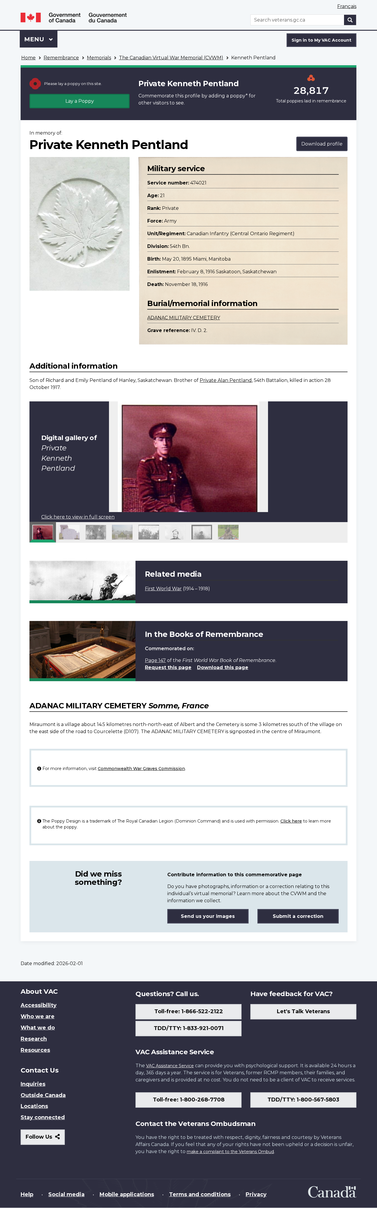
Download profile (322, 144)
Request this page (168, 667)
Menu (35, 39)
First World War (163, 588)
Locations (34, 1106)
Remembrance (61, 58)
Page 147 (155, 660)
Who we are (37, 1016)
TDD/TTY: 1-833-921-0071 (189, 1028)
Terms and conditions (200, 1194)
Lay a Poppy (79, 101)
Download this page (222, 667)
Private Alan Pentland (226, 380)
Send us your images (208, 916)
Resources (35, 1050)
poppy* (239, 96)
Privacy (256, 1194)
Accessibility (39, 1005)
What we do (38, 1027)
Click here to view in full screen (78, 517)
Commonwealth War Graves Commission (141, 768)
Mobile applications (127, 1194)
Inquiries (33, 1084)
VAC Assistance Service (170, 1065)
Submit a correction (298, 916)
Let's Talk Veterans (303, 1011)
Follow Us (45, 1139)
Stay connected (43, 1117)
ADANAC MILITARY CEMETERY (183, 318)
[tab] (42, 532)
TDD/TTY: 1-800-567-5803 (303, 1099)
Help (27, 1194)
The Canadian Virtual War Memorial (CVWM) (171, 58)
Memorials (99, 58)
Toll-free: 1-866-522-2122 (188, 1011)
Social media (66, 1194)
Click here (291, 821)
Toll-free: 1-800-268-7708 (188, 1099)
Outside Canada (43, 1095)
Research (34, 1039)
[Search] (350, 19)
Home (28, 58)
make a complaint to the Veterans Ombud (230, 1151)
